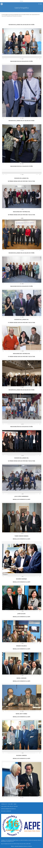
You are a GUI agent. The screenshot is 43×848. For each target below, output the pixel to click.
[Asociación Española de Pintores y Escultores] (2, 4)
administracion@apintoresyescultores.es (8, 808)
